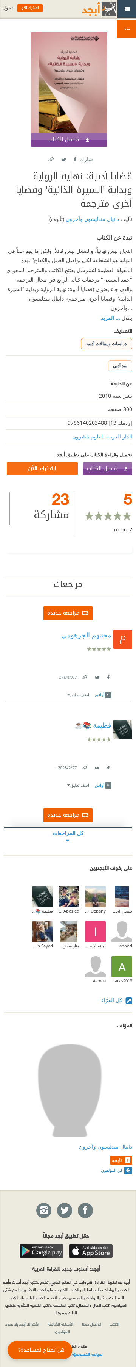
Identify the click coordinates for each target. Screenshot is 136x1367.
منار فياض (71, 946)
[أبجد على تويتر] (64, 1211)
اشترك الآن (42, 468)
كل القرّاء (112, 1000)
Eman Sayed (42, 946)
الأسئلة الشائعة (60, 1324)
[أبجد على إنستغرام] (43, 1211)
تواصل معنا (91, 1324)
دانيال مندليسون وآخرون (91, 218)
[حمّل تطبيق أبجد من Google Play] (41, 1251)
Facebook (74, 158)
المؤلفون (62, 1331)
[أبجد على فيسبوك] (85, 1211)
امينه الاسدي (95, 946)
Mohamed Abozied (69, 911)
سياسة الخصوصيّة (87, 1354)
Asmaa (99, 980)
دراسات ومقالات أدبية (107, 343)
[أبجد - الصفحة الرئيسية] (89, 9)
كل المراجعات (68, 832)
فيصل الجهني (121, 911)
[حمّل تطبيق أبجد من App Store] (90, 1251)
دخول (8, 8)
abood (125, 946)
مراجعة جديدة (63, 613)
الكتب (114, 1324)
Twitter (63, 158)
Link (84, 676)
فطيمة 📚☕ (42, 911)
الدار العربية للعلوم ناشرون (102, 436)
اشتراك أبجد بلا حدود (22, 1324)
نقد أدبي (120, 365)
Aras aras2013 (121, 980)
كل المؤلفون (111, 1170)
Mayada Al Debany (95, 911)
